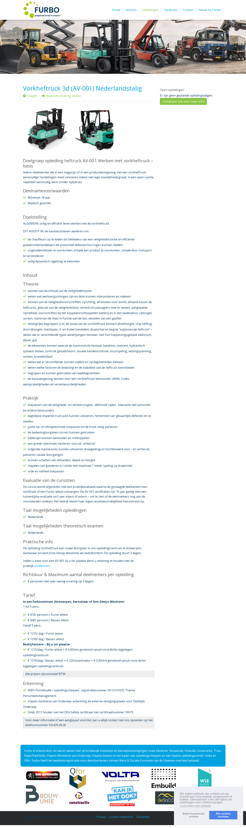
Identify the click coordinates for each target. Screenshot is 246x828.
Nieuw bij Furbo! (210, 10)
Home (116, 10)
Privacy (101, 817)
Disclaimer (143, 817)
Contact (188, 10)
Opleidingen (150, 10)
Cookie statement (121, 817)
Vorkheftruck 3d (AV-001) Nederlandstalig (82, 88)
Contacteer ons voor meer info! (183, 101)
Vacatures (170, 10)
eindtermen (42, 566)
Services (131, 10)
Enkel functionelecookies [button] (194, 815)
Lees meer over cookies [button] (195, 805)
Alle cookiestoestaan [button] (223, 815)
